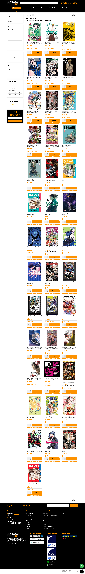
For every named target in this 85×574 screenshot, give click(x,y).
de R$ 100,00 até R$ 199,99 (14, 92)
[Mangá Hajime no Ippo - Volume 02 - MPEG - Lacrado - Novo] (69, 345)
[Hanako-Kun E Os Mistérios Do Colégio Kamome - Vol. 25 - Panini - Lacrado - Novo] (69, 107)
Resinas (28, 524)
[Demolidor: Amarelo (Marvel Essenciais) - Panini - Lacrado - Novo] (69, 39)
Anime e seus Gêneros (48, 526)
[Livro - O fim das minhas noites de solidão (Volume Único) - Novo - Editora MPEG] (35, 345)
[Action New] (13, 3)
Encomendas (46, 520)
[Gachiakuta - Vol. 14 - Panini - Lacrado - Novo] (52, 107)
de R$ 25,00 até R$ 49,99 (14, 86)
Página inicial (11, 11)
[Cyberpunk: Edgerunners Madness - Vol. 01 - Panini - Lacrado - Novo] (52, 141)
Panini (11, 74)
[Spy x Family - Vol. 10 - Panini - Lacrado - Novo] (69, 141)
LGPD (44, 524)
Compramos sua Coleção (48, 528)
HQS (9, 18)
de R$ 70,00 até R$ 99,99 (14, 90)
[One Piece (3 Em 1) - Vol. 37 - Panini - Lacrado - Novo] (52, 244)
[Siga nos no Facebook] (61, 513)
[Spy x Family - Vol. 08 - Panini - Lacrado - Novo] (35, 175)
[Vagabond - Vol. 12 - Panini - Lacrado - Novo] (52, 209)
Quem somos (46, 519)
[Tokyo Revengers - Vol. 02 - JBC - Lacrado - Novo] (52, 39)
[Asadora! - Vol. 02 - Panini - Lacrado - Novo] (35, 209)
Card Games (28, 522)
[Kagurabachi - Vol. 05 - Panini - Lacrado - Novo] (52, 278)
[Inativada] (51, 541)
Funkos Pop (28, 515)
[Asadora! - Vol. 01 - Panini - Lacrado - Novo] (35, 480)
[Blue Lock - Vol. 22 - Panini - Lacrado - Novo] (35, 73)
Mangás (10, 21)
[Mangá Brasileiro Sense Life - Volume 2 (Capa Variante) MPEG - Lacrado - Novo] (52, 345)
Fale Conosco (46, 513)
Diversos (28, 526)
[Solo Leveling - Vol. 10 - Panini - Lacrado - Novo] (69, 209)
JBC (10, 69)
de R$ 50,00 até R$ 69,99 (14, 88)
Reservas (28, 517)
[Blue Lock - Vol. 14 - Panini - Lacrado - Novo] (69, 244)
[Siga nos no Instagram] (66, 513)
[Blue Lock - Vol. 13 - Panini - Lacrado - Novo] (35, 278)
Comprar (37, 52)
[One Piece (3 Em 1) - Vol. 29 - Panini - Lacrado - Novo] (52, 412)
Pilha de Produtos (47, 517)
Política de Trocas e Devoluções (50, 515)
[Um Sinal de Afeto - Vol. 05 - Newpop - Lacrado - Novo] (35, 412)
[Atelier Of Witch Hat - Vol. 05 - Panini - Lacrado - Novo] (35, 107)
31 (72, 15)
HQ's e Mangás (12, 57)
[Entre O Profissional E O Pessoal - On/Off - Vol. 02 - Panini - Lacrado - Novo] (35, 446)
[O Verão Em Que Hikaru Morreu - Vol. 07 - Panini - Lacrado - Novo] (69, 73)
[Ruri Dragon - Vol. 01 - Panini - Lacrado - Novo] (52, 446)
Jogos (27, 528)
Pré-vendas (28, 520)
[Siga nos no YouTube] (63, 513)
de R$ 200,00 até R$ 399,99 (14, 94)
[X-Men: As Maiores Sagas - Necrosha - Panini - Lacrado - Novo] (69, 378)
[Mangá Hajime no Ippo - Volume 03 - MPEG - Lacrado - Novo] (35, 378)
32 (74, 15)
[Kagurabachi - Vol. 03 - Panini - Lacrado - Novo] (69, 446)
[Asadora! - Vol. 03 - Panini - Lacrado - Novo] (69, 175)
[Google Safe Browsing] (50, 565)
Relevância (29, 15)
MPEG (10, 71)
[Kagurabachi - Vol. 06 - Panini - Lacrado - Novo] (52, 73)
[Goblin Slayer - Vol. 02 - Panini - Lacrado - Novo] (35, 141)
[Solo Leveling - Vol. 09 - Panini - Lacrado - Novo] (35, 244)
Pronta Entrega (29, 513)
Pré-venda (45, 522)
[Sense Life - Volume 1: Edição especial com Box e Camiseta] (52, 378)
